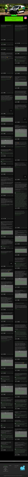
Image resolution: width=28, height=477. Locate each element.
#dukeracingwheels (17, 421)
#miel (10, 433)
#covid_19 (16, 375)
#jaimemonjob (8, 138)
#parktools (23, 421)
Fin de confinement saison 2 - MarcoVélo (20, 352)
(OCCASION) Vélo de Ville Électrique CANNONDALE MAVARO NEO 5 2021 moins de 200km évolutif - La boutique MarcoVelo (20, 131)
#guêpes (6, 433)
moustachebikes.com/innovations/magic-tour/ (20, 329)
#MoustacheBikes (19, 212)
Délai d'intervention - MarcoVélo (5, 387)
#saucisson (20, 213)
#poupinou (23, 213)
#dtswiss (21, 421)
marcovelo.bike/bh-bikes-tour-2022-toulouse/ (20, 146)
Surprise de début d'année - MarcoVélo (5, 189)
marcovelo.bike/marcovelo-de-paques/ (19, 303)
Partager (12, 39)
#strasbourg (2, 138)
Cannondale (18, 384)
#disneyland (2, 398)
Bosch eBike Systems (17, 92)
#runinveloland (23, 212)
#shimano (18, 411)
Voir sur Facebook (9, 39)
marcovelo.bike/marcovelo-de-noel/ (5, 59)
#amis (5, 431)
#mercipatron (17, 401)
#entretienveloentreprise (23, 373)
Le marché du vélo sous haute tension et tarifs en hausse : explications (6, 361)
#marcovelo (5, 138)
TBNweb (23, 475)
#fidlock (16, 212)
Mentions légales (17, 465)
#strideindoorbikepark (7, 397)
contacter (19, 20)
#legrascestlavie (17, 213)
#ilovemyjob (20, 401)
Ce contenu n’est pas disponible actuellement (20, 67)
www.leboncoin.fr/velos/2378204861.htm (20, 29)
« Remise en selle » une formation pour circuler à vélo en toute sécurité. (20, 238)
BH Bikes (3, 222)
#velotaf (18, 375)
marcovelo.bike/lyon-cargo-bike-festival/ (19, 108)
